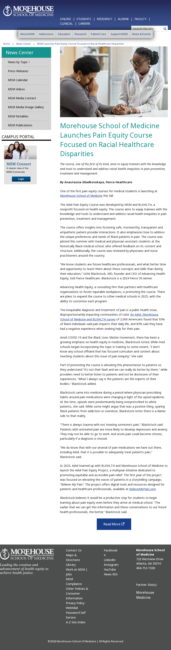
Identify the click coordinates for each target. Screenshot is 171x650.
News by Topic (18, 62)
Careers (84, 23)
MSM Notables (18, 116)
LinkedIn (110, 560)
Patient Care (98, 34)
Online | (67, 19)
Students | (86, 19)
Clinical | (68, 23)
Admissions (46, 34)
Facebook (110, 550)
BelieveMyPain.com (142, 489)
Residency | (106, 19)
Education (64, 34)
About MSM (27, 34)
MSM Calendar (18, 80)
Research (81, 34)
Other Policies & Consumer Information (77, 593)
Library (71, 565)
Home (6, 43)
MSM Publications (20, 125)
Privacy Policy (75, 603)
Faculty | (142, 19)
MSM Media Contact (22, 98)
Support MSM (119, 34)
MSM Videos (16, 89)
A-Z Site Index (76, 622)
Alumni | (125, 19)
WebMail (72, 608)
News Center (23, 43)
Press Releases (18, 71)
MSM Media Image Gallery (26, 107)
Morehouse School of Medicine (81, 196)
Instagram (111, 565)
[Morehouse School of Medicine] (28, 10)
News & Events (141, 34)
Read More (117, 525)
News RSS (111, 574)
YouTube (110, 569)
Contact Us (74, 550)
